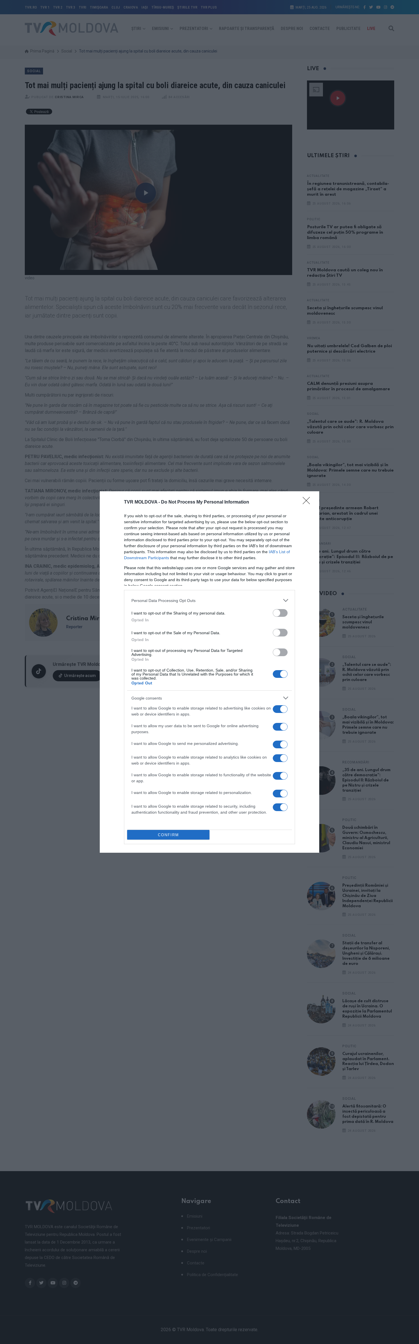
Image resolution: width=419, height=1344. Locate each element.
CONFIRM (168, 835)
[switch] (280, 613)
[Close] (308, 502)
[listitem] (209, 600)
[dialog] (209, 672)
